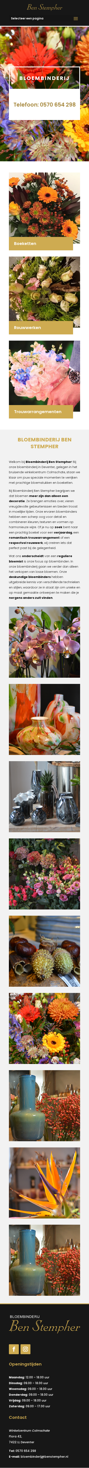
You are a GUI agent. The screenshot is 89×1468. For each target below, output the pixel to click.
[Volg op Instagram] (25, 1349)
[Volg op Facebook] (14, 1349)
